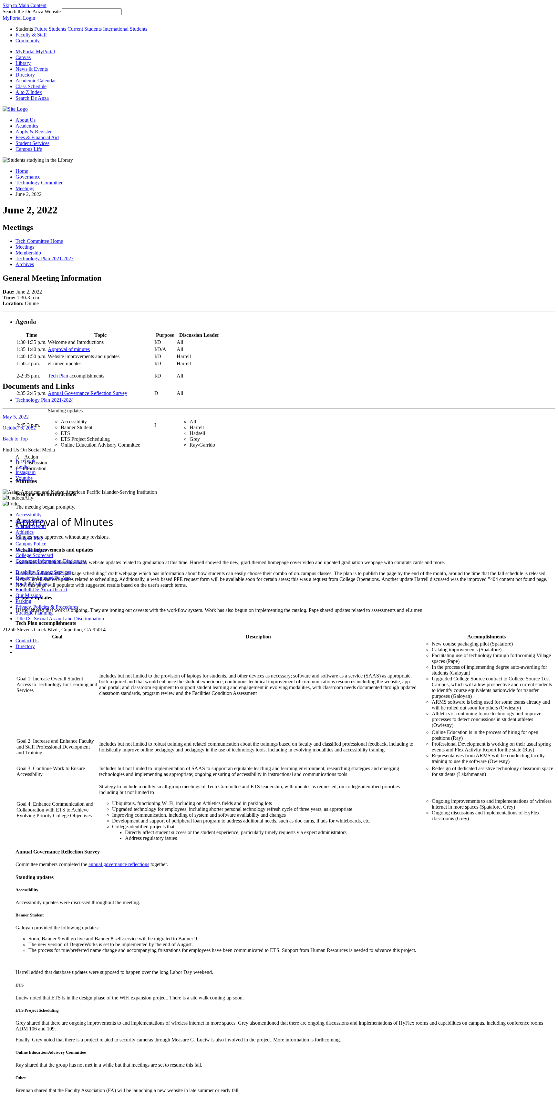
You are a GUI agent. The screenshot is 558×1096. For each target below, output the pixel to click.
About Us (26, 120)
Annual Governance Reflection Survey (87, 393)
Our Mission (28, 595)
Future (50, 29)
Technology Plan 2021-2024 (45, 400)
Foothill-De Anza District (41, 589)
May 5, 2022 (16, 416)
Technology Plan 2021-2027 (45, 258)
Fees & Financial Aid (37, 137)
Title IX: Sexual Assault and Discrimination (60, 618)
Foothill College (32, 583)
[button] (32, 98)
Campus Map (29, 538)
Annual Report (31, 526)
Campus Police (31, 543)
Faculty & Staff (31, 34)
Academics (27, 126)
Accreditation (29, 520)
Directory (25, 646)
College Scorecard (34, 555)
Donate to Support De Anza (44, 578)
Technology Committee (39, 182)
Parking (23, 601)
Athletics (25, 532)
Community (28, 40)
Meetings (25, 188)
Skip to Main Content (24, 5)
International (125, 29)
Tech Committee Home (39, 241)
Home (22, 171)
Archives (25, 264)
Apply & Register (34, 131)
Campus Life (29, 149)
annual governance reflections (118, 864)
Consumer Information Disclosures (51, 561)
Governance (28, 177)
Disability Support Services (43, 572)
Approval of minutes (69, 349)
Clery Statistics (31, 549)
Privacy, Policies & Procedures (47, 607)
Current (84, 29)
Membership (28, 252)
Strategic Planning (34, 612)
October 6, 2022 (19, 427)
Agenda (26, 321)
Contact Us (27, 640)
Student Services (32, 143)
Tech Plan (58, 375)
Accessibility (29, 514)
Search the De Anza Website (32, 11)
